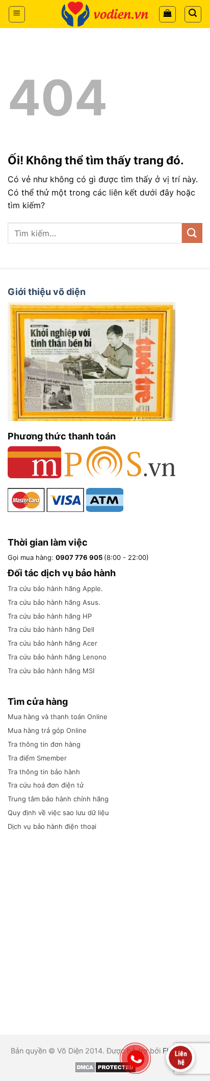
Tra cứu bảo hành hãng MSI (51, 671)
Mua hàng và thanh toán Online (58, 717)
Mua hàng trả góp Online (47, 730)
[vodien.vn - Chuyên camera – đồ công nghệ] (105, 14)
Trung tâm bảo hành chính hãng (58, 799)
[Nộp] (192, 233)
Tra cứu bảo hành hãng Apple (54, 588)
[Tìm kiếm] (193, 14)
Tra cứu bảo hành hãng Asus (53, 602)
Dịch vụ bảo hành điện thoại (52, 826)
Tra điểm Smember (37, 758)
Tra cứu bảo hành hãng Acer (52, 643)
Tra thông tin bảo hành (44, 772)
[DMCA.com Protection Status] (105, 1066)
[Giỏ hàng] (167, 14)
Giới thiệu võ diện (47, 291)
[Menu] (17, 14)
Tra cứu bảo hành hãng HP (50, 616)
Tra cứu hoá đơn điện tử (46, 785)
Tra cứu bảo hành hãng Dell (51, 629)
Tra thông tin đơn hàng (44, 744)
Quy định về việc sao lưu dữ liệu (58, 812)
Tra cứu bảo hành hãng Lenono (57, 657)
